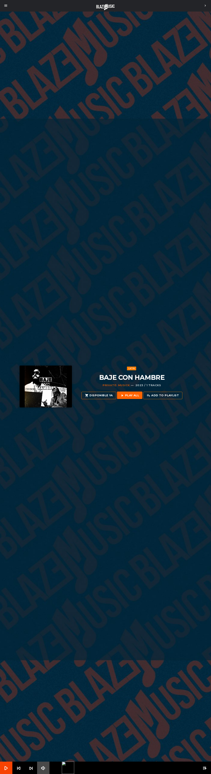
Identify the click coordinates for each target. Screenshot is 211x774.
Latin (131, 368)
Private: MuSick (116, 385)
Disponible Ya (99, 395)
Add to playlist (163, 395)
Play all (129, 395)
